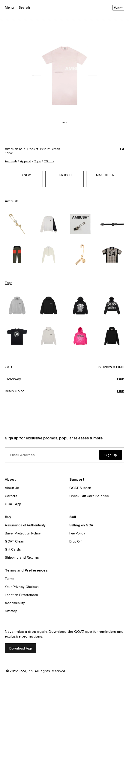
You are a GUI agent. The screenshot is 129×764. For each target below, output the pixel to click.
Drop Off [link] (75, 541)
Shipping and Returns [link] (22, 557)
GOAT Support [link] (80, 488)
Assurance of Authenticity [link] (25, 525)
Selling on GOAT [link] (82, 525)
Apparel (25, 161)
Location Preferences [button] (21, 595)
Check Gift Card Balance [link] (89, 496)
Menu (9, 7)
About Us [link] (12, 488)
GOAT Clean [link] (14, 541)
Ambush (11, 161)
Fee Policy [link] (77, 533)
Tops (37, 161)
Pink (120, 391)
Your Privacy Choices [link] (21, 587)
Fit (122, 149)
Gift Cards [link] (13, 549)
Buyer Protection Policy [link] (23, 533)
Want (118, 8)
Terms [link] (9, 578)
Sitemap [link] (11, 611)
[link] (17, 224)
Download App (20, 648)
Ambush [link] (11, 201)
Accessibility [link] (15, 603)
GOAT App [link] (13, 504)
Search (24, 7)
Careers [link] (11, 496)
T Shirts (49, 161)
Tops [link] (8, 283)
